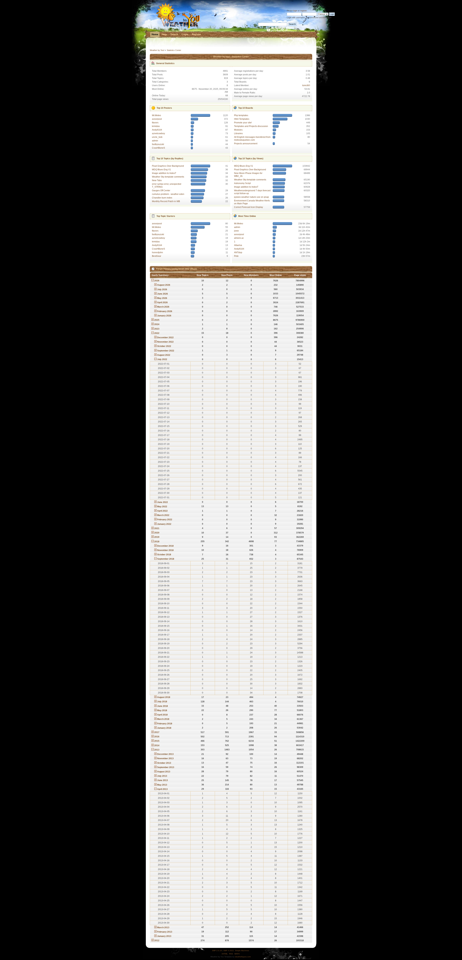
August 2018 (163, 697)
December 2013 (165, 754)
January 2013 (164, 936)
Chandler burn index (162, 197)
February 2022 (164, 519)
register (303, 11)
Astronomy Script (242, 183)
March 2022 (163, 515)
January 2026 (164, 315)
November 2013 (165, 758)
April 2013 (162, 789)
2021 (156, 528)
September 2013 (165, 767)
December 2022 (165, 337)
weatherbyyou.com (243, 957)
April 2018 (162, 714)
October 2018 (164, 554)
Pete (236, 256)
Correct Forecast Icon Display (248, 207)
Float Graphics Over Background (168, 166)
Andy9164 (157, 130)
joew (236, 231)
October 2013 (164, 763)
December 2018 (165, 546)
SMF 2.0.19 (217, 951)
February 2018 (164, 723)
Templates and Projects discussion (251, 126)
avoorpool (157, 119)
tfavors (155, 122)
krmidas (156, 126)
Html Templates (241, 119)
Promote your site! (243, 122)
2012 (156, 940)
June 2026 (162, 294)
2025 (156, 320)
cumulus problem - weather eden (168, 194)
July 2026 (162, 289)
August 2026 (163, 285)
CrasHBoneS (158, 148)
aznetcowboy (158, 133)
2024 (156, 324)
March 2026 (163, 307)
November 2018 (165, 550)
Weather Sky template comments (168, 177)
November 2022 (165, 342)
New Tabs (157, 180)
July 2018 (162, 701)
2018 (156, 541)
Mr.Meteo (156, 115)
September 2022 (165, 350)
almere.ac (239, 238)
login (295, 11)
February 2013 (164, 932)
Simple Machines (242, 951)
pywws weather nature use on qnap (251, 197)
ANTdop (238, 252)
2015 (156, 741)
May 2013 (162, 785)
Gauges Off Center (161, 190)
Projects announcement (245, 143)
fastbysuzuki (158, 144)
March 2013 (163, 927)
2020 (156, 532)
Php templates (241, 115)
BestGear (156, 256)
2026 (156, 280)
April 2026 (162, 302)
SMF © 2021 (228, 951)
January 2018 (164, 728)
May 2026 (162, 298)
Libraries (238, 133)
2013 (156, 750)
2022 (156, 333)
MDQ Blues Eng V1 (161, 169)
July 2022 (162, 359)
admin (155, 140)
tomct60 (306, 85)
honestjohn (157, 252)
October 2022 (164, 346)
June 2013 (162, 780)
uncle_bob (157, 137)
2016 (156, 736)
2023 (156, 329)
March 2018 (163, 719)
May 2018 (162, 710)
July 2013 (162, 776)
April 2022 (162, 511)
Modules (238, 130)
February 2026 (164, 311)
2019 (156, 537)
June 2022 (162, 502)
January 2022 (164, 524)
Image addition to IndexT (164, 173)
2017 (156, 732)
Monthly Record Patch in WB (166, 201)
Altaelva (238, 245)
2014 (156, 745)
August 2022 (163, 355)
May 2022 (162, 506)
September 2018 (165, 559)
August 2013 (163, 771)
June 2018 (162, 706)
